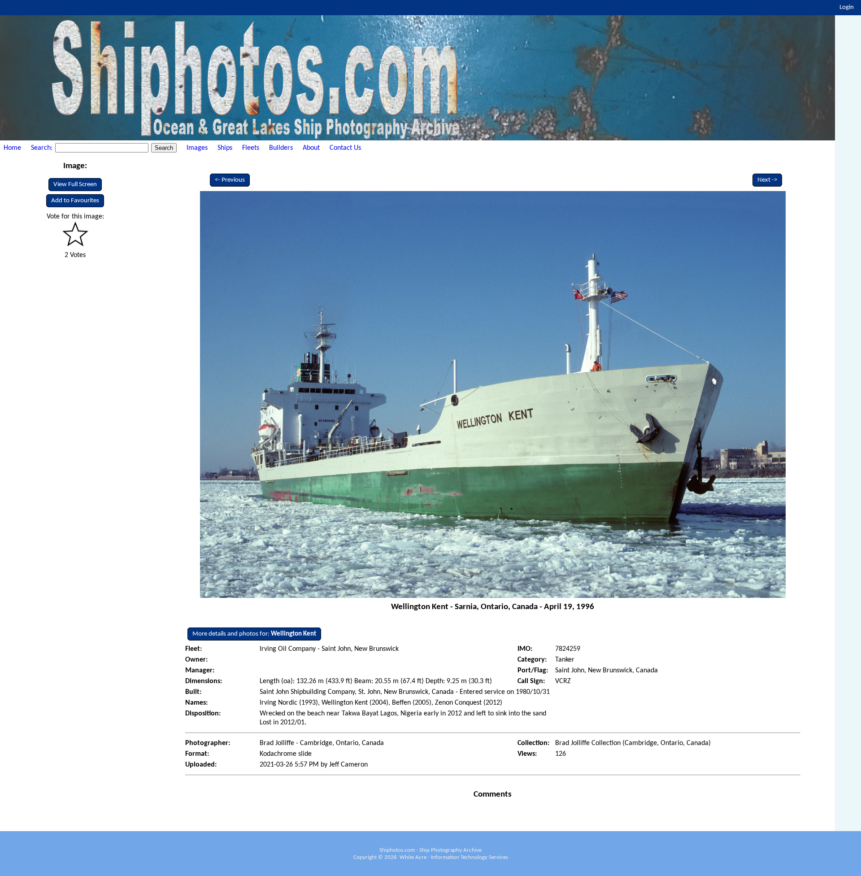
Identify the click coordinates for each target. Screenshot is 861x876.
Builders (281, 148)
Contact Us (345, 148)
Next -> (767, 180)
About (311, 148)
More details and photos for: (254, 634)
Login (846, 7)
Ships (224, 148)
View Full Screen (75, 184)
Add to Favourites (75, 200)
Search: (42, 148)
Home (12, 148)
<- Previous (230, 180)
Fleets (250, 148)
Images (197, 148)
